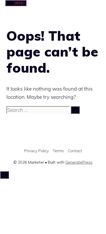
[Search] (75, 110)
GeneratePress (79, 162)
